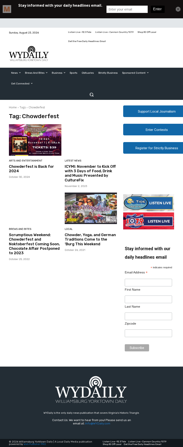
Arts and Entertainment (25, 160)
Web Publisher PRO (35, 444)
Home (13, 107)
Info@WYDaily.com (97, 423)
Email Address (136, 272)
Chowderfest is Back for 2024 (31, 168)
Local (69, 229)
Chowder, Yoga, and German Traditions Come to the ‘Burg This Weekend (90, 239)
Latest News (73, 160)
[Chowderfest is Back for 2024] (35, 140)
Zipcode (130, 323)
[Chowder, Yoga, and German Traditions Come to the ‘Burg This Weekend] (91, 208)
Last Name (132, 306)
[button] (91, 94)
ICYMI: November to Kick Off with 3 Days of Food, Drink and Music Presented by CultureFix (90, 173)
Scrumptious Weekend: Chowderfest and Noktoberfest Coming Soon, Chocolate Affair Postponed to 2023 (34, 244)
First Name (132, 289)
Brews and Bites (20, 229)
